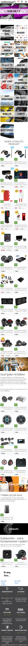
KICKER (16, 583)
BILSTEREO (4, 581)
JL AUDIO (3, 585)
